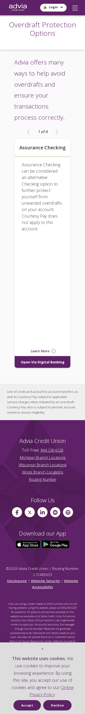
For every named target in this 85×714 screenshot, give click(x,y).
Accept (27, 705)
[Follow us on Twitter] (30, 512)
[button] (75, 7)
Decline (57, 705)
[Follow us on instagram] (68, 512)
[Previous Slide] (28, 132)
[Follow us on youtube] (55, 512)
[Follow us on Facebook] (17, 512)
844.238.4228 (52, 450)
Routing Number (42, 479)
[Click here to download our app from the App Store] (28, 544)
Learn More (40, 351)
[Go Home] (18, 7)
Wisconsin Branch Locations (43, 464)
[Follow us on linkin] (42, 512)
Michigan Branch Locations (43, 457)
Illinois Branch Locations (42, 472)
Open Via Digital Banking (42, 362)
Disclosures (17, 580)
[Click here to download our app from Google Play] (55, 544)
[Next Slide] (56, 132)
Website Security (45, 580)
